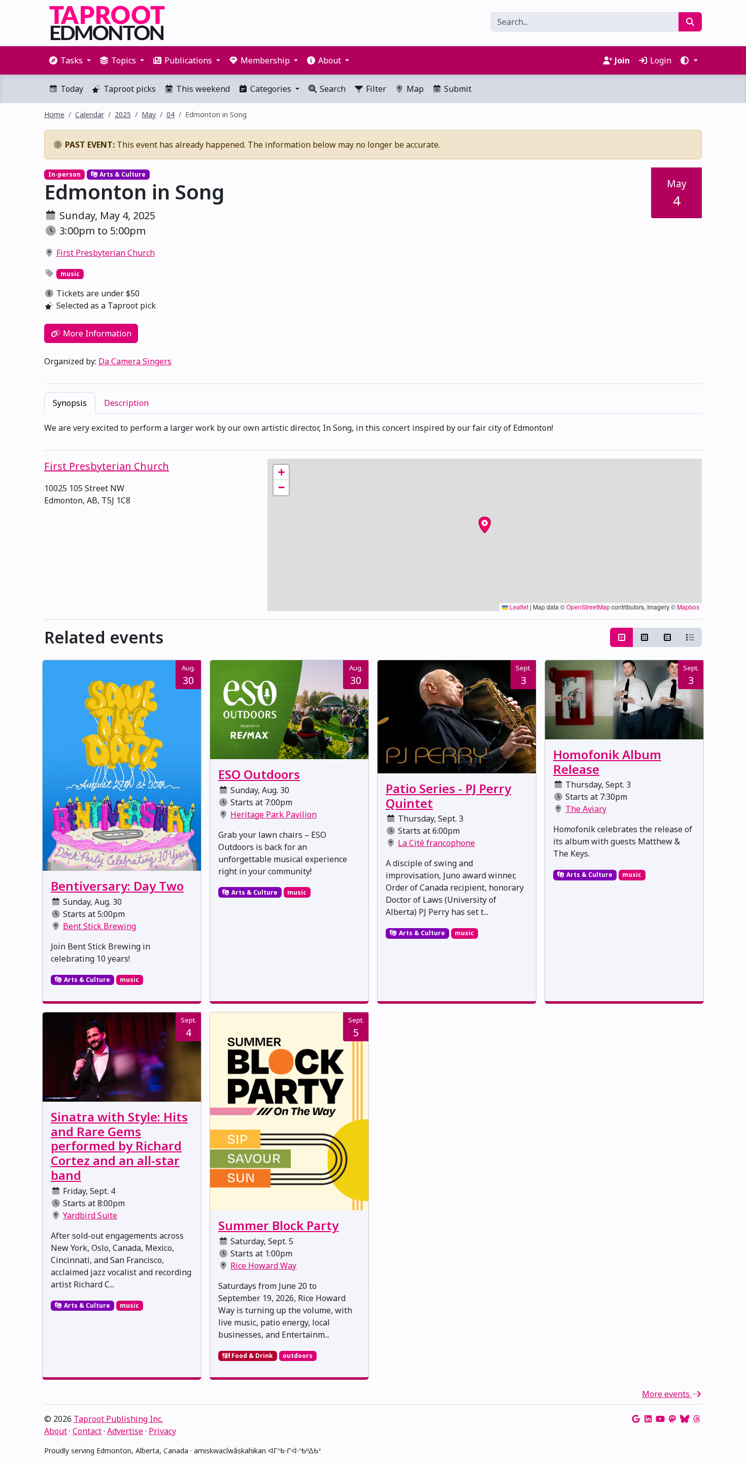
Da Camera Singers (135, 361)
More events (667, 1394)
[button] (688, 60)
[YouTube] (660, 1418)
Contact (87, 1431)
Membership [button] (265, 60)
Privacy (162, 1431)
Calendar (89, 114)
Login (659, 60)
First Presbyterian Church (105, 252)
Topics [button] (123, 60)
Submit (456, 88)
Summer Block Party (278, 1225)
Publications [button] (188, 60)
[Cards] (621, 637)
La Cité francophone (436, 842)
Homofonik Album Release (607, 761)
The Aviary (585, 808)
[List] (690, 637)
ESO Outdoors (259, 774)
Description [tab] (126, 402)
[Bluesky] (685, 1418)
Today (70, 88)
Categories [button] (270, 88)
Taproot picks (128, 88)
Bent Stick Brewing (99, 926)
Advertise (125, 1431)
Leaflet (518, 606)
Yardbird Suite (90, 1215)
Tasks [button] (71, 60)
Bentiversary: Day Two (117, 885)
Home (54, 114)
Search (332, 88)
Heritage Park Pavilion (273, 814)
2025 (123, 114)
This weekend (202, 88)
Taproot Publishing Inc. (118, 1418)
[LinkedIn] (648, 1418)
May (149, 114)
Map (414, 88)
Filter (375, 88)
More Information (96, 333)
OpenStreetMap (588, 606)
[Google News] (636, 1418)
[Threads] (697, 1418)
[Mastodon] (672, 1418)
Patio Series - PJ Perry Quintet (448, 795)
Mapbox (688, 606)
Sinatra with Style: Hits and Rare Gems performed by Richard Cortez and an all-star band (119, 1145)
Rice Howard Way (263, 1265)
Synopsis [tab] (70, 402)
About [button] (329, 60)
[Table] (667, 637)
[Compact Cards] (644, 637)
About (55, 1431)
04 (170, 114)
